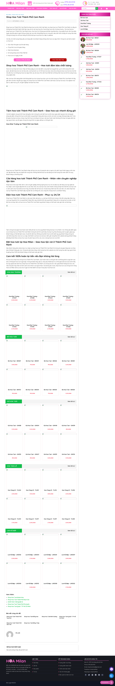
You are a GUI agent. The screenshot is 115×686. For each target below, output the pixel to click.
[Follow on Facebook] (85, 675)
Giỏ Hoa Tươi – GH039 (68, 425)
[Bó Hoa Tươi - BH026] (50, 349)
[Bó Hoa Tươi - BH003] (50, 378)
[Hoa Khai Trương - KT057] (14, 285)
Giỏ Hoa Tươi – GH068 (14, 425)
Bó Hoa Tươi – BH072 (14, 389)
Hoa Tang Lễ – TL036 (68, 490)
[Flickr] (102, 675)
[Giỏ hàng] (107, 8)
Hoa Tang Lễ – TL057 (32, 519)
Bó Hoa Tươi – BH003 (50, 389)
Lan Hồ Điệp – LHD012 (32, 583)
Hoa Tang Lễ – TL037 (50, 519)
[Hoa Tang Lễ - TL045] (14, 507)
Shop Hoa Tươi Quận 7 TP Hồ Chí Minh (19, 606)
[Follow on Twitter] (89, 675)
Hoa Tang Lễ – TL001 (32, 490)
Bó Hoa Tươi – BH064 (68, 389)
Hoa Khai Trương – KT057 (14, 297)
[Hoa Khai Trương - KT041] (50, 313)
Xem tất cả (71, 272)
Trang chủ (10, 8)
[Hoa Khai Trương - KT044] (50, 285)
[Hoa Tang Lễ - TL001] (32, 478)
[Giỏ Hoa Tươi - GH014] (68, 443)
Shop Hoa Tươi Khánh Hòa (16, 597)
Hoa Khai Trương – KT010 (32, 325)
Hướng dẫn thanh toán (65, 665)
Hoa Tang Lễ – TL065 (68, 519)
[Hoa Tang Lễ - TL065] (68, 507)
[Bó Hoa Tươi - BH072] (14, 378)
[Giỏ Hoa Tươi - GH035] (50, 443)
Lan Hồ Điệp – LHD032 (14, 555)
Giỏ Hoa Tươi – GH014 (68, 454)
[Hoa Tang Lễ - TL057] (32, 507)
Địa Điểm (8, 14)
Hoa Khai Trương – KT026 (68, 325)
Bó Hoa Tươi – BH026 (50, 361)
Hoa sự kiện (72, 8)
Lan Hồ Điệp (63, 8)
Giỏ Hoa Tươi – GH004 (32, 425)
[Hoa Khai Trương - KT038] (32, 285)
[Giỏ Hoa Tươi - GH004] (32, 414)
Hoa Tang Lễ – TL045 (14, 519)
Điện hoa (10, 194)
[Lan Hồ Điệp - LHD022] (68, 572)
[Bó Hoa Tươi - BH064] (68, 378)
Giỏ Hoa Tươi (30, 8)
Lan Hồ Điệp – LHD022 (68, 583)
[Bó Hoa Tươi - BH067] (14, 349)
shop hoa (16, 259)
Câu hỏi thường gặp (64, 671)
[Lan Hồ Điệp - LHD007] (68, 543)
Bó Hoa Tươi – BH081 (68, 361)
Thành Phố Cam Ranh (18, 14)
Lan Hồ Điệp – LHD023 (50, 555)
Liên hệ (35, 665)
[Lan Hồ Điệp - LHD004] (32, 543)
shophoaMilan (93, 669)
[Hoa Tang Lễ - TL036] (68, 478)
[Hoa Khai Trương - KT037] (68, 285)
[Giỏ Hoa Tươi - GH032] (14, 443)
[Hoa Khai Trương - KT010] (32, 313)
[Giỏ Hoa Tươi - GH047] (32, 443)
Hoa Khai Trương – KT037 (68, 297)
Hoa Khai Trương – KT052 (14, 325)
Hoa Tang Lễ (53, 8)
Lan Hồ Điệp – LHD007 (68, 555)
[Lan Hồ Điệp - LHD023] (50, 543)
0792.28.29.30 (70, 2)
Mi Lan (22, 21)
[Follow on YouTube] (99, 675)
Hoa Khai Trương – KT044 (50, 297)
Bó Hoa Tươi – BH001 (32, 361)
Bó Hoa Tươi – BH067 (14, 361)
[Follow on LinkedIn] (95, 675)
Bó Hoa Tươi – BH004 (32, 389)
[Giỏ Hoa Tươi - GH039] (68, 414)
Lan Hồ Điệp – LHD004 (32, 555)
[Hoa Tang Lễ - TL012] (50, 478)
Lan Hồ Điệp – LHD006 (14, 583)
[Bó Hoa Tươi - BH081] (68, 349)
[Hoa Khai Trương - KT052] (14, 313)
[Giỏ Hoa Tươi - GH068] (14, 414)
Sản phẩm (36, 668)
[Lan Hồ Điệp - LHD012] (32, 572)
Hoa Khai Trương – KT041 (50, 325)
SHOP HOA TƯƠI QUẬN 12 (15, 602)
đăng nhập (15, 650)
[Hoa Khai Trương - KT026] (68, 313)
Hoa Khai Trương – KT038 (32, 297)
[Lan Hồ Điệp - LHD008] (50, 572)
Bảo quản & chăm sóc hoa (66, 674)
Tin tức (35, 671)
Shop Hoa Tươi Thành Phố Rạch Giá (18, 599)
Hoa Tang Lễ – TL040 (14, 490)
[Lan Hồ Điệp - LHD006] (14, 572)
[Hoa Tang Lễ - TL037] (50, 507)
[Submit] (96, 8)
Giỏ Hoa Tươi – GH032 (14, 454)
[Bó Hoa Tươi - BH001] (32, 349)
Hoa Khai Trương (42, 8)
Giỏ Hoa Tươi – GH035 (50, 454)
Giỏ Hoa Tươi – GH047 (32, 454)
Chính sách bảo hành (64, 668)
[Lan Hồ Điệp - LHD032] (14, 543)
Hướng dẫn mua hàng (65, 662)
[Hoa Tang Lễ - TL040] (14, 478)
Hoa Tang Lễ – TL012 (50, 490)
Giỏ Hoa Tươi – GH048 (50, 425)
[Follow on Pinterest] (92, 675)
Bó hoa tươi (20, 8)
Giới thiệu (35, 662)
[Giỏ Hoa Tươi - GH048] (50, 414)
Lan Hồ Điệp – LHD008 (50, 583)
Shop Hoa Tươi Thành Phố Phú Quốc (18, 604)
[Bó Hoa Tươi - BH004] (32, 378)
